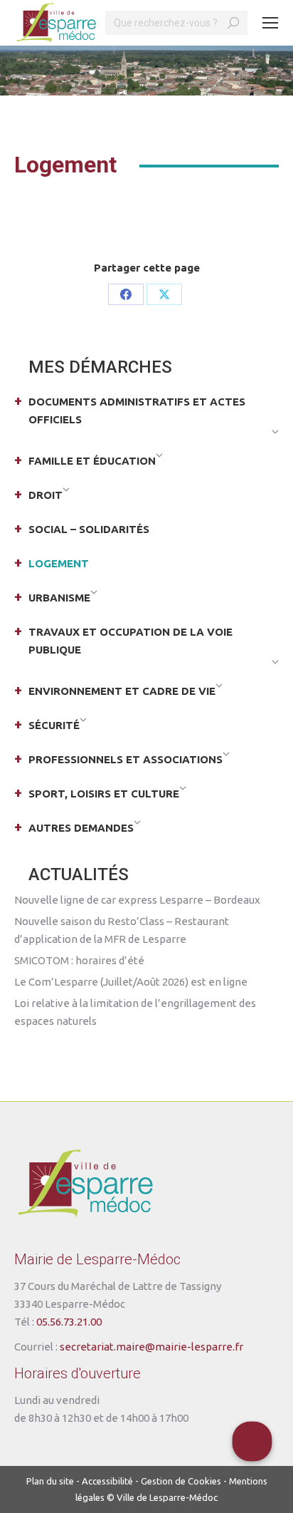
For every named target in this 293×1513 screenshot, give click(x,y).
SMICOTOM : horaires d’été (79, 960)
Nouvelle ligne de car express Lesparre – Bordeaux (137, 900)
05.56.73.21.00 (69, 1322)
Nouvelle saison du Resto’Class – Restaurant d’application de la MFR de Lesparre (121, 930)
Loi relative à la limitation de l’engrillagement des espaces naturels (135, 1012)
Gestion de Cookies (181, 1481)
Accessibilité (107, 1481)
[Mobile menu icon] (270, 22)
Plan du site (50, 1481)
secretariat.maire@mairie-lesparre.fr (151, 1347)
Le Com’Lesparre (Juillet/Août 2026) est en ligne (130, 982)
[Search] (233, 23)
